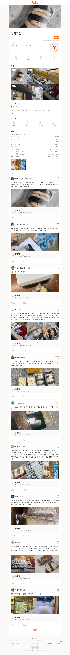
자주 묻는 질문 (15, 643)
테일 (16, 542)
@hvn (24, 357)
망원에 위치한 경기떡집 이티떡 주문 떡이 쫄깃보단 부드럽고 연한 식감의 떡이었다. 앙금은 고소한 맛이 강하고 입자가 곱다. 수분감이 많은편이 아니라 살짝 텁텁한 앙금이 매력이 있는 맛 (34, 185)
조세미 (17, 497)
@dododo (25, 590)
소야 (16, 403)
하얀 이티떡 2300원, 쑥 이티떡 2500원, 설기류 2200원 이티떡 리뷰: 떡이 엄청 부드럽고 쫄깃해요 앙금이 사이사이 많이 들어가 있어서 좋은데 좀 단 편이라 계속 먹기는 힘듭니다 (35, 363)
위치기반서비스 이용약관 (60, 643)
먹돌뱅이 (18, 224)
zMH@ (17, 179)
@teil (20, 542)
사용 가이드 (6, 643)
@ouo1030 (22, 447)
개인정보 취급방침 (47, 643)
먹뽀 (16, 447)
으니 (16, 310)
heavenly (18, 357)
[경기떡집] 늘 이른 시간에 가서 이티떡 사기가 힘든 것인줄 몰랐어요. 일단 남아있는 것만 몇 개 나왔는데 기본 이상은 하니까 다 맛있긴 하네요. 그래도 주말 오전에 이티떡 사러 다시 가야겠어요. (35, 503)
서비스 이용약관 (36, 643)
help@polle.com (63, 641)
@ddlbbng (24, 224)
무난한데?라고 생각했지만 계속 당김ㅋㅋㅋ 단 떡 (26, 594)
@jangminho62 (25, 179)
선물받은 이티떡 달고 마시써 (19, 272)
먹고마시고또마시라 (21, 268)
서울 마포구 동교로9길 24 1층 (22, 46)
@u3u (20, 310)
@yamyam (23, 497)
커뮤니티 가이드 (25, 643)
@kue (30, 268)
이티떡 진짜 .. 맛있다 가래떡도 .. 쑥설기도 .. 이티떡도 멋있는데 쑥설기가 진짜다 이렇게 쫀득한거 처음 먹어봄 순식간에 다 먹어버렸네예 (34, 229)
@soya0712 (22, 403)
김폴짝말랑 (18, 590)
